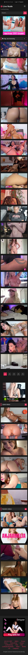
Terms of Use (13, 643)
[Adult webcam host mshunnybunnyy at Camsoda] (14, 279)
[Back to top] (23, 650)
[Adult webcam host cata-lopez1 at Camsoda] (14, 180)
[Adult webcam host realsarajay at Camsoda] (14, 49)
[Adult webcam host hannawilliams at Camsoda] (14, 497)
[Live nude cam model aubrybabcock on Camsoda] (14, 246)
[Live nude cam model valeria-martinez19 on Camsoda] (14, 82)
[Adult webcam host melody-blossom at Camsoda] (14, 262)
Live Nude (7, 6)
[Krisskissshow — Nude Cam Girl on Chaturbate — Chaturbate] (14, 552)
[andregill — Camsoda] (14, 328)
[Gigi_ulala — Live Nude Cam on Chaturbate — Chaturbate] (14, 431)
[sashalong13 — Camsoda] (14, 98)
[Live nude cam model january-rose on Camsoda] (14, 213)
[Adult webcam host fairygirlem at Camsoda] (14, 65)
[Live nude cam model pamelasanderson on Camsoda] (14, 295)
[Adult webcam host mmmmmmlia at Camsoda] (14, 114)
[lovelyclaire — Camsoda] (14, 312)
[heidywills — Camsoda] (14, 131)
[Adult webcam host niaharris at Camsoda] (14, 197)
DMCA (16, 641)
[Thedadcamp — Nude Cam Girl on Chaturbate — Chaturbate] (14, 568)
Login (16, 2)
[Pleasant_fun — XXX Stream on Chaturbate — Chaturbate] (14, 447)
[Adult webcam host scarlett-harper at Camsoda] (14, 147)
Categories (16, 648)
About (17, 646)
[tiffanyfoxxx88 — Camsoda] (14, 345)
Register (21, 2)
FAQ (16, 644)
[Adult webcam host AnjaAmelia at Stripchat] (14, 535)
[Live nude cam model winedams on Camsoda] (14, 164)
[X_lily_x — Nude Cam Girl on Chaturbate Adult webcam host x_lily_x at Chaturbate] (14, 480)
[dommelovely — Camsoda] (14, 361)
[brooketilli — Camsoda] (14, 230)
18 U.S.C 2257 (8, 641)
